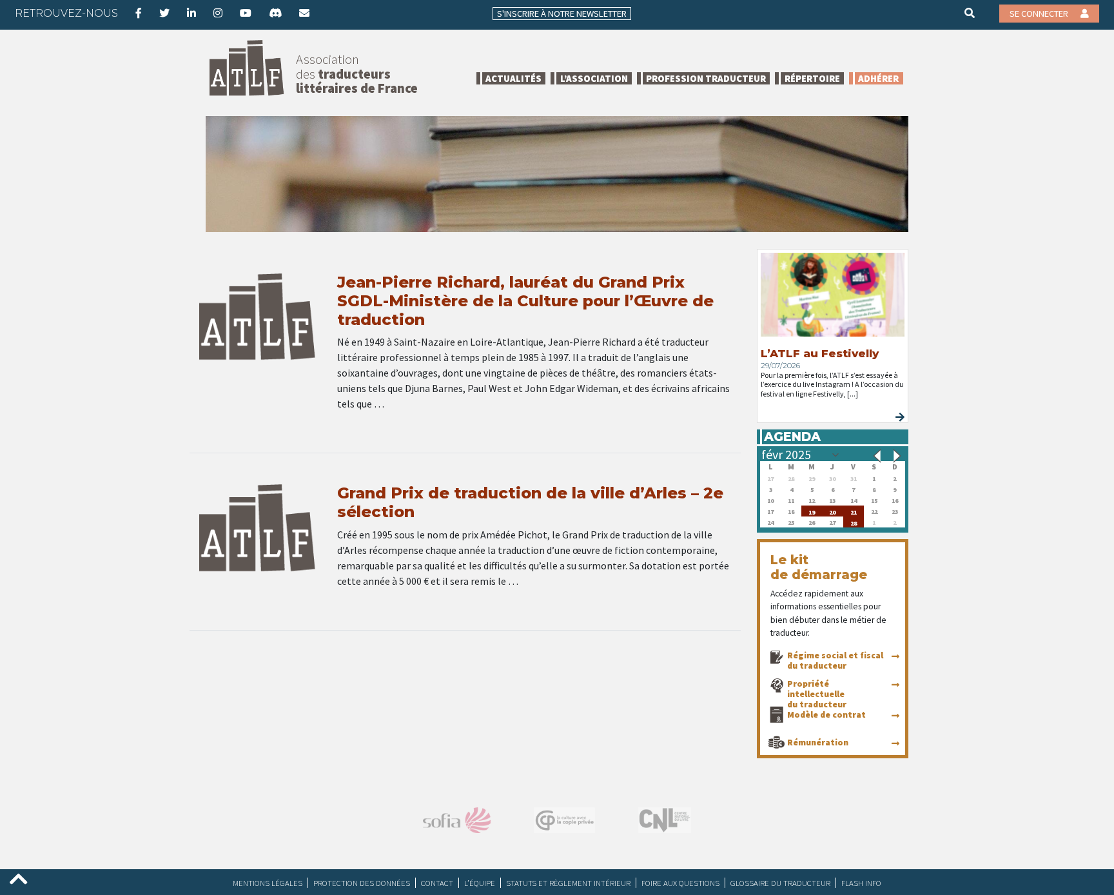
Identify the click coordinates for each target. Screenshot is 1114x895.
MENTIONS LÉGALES (267, 883)
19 (811, 511)
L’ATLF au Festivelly (820, 353)
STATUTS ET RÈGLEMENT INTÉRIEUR (568, 883)
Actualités (513, 78)
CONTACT (437, 883)
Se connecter (1040, 13)
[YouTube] (245, 12)
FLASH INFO (861, 883)
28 (853, 522)
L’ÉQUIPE (479, 883)
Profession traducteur (706, 78)
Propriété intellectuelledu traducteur (816, 694)
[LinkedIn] (191, 12)
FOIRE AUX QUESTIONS (680, 883)
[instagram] (217, 12)
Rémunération (817, 742)
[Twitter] (164, 12)
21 (853, 511)
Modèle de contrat (826, 714)
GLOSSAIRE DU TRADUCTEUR (780, 883)
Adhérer (878, 78)
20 (832, 511)
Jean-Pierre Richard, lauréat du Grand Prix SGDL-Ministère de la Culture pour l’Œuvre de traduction (525, 301)
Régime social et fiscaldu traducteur (835, 660)
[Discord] (275, 12)
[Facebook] (138, 12)
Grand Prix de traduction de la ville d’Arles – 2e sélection (530, 502)
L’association (594, 78)
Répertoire (812, 78)
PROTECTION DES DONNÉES (361, 883)
